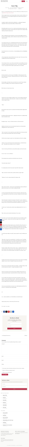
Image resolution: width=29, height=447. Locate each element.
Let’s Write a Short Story (3, 433)
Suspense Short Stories (17, 432)
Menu (27, 1)
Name (3, 356)
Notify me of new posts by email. (7, 372)
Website (3, 364)
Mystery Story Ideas (7, 439)
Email (3, 360)
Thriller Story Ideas (4, 440)
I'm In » (14, 328)
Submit (23, 1)
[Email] (11, 312)
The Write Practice (3, 432)
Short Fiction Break (4, 0)
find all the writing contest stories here (8, 12)
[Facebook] (4, 312)
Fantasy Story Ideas (9, 440)
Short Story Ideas (3, 439)
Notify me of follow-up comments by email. (9, 370)
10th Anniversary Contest (12, 8)
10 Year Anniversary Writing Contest (17, 7)
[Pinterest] (9, 312)
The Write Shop (7, 432)
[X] (6, 312)
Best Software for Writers (7, 434)
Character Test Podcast (9, 433)
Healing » (26, 335)
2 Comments (20, 8)
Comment (3, 343)
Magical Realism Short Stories (24, 432)
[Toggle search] (20, 1)
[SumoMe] (13, 312)
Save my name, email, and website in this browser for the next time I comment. (13, 368)
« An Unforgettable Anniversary (6, 335)
